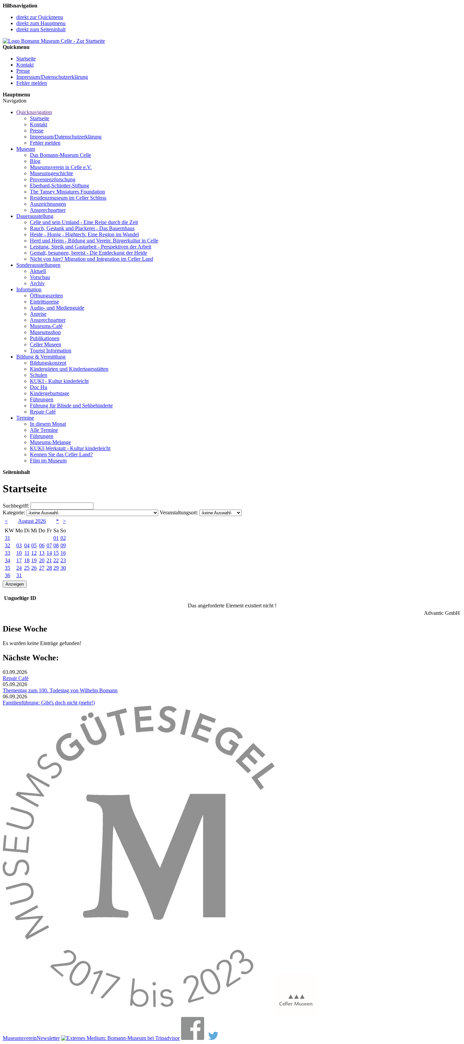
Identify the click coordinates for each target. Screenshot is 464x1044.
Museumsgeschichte (51, 173)
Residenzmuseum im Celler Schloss (68, 198)
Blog (35, 161)
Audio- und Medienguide (57, 308)
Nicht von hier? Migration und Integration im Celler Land (91, 259)
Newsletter (48, 1038)
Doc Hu (38, 387)
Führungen (41, 399)
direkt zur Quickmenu (39, 17)
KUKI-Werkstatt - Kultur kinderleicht (70, 448)
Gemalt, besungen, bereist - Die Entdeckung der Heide (88, 253)
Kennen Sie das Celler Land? (61, 454)
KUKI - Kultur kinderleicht (59, 381)
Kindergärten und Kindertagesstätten (69, 369)
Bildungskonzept (48, 363)
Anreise (38, 314)
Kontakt (25, 65)
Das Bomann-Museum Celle (60, 155)
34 (7, 560)
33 (7, 553)
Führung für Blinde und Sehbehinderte (71, 405)
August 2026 (32, 521)
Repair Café (43, 412)
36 (7, 575)
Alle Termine (44, 430)
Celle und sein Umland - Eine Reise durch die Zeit (84, 222)
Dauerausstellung (34, 216)
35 (7, 568)
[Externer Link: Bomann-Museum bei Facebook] (192, 1038)
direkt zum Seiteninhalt (41, 29)
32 (7, 545)
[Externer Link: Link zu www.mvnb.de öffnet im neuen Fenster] (138, 1013)
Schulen (38, 375)
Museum (25, 149)
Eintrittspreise (44, 302)
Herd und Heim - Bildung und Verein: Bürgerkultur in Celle (94, 240)
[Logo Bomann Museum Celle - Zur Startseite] (54, 41)
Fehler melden (31, 83)
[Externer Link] (120, 1038)
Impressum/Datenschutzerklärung (52, 77)
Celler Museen (45, 344)
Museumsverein (20, 1038)
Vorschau (40, 277)
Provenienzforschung (52, 179)
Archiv (37, 283)
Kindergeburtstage (49, 393)
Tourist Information (50, 350)
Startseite (26, 58)
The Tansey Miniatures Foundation (67, 192)
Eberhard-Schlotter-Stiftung (59, 185)
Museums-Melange (50, 442)
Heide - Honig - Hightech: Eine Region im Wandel (84, 234)
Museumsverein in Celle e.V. (61, 167)
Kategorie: (14, 512)
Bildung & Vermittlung (41, 357)
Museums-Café (46, 326)
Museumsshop (45, 332)
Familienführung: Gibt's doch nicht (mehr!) (49, 703)
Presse (23, 71)
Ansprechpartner (48, 210)
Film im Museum (48, 460)
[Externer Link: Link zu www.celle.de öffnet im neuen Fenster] (295, 1013)
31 (7, 538)
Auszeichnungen (48, 204)
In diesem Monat (48, 424)
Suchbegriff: (16, 506)
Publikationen (44, 338)
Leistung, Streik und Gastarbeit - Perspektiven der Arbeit (90, 247)
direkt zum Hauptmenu (41, 23)
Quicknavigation (34, 112)
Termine (25, 418)
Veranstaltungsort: (179, 512)
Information (28, 289)
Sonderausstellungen (38, 265)
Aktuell (38, 271)
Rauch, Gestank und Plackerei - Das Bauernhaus (82, 228)
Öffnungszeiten (46, 295)
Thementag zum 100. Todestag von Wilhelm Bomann (60, 690)
